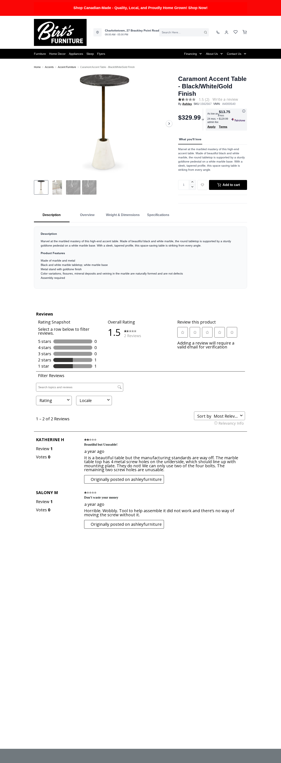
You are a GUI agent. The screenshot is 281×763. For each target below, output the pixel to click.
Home (37, 67)
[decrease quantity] (192, 187)
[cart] (245, 32)
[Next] (169, 123)
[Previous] (39, 123)
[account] (226, 32)
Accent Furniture (67, 67)
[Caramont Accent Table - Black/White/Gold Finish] (104, 123)
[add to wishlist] (202, 185)
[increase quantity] (192, 182)
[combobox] (184, 32)
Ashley (187, 103)
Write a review (225, 99)
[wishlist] (235, 32)
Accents (49, 67)
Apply (211, 126)
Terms (223, 126)
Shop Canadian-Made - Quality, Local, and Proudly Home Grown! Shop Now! (140, 8)
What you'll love (190, 139)
